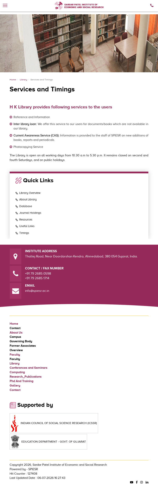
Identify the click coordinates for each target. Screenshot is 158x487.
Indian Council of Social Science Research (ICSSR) (59, 423)
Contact (15, 328)
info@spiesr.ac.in (37, 291)
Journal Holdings (30, 212)
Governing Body (21, 341)
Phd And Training (21, 381)
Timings (24, 232)
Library (23, 79)
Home (13, 79)
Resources (25, 219)
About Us (16, 332)
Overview (16, 350)
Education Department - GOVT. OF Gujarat (53, 441)
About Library (28, 199)
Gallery (15, 385)
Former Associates (23, 345)
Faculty (15, 354)
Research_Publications (26, 376)
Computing (17, 372)
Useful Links (26, 226)
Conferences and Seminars (28, 368)
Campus (15, 337)
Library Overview (29, 192)
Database (25, 206)
